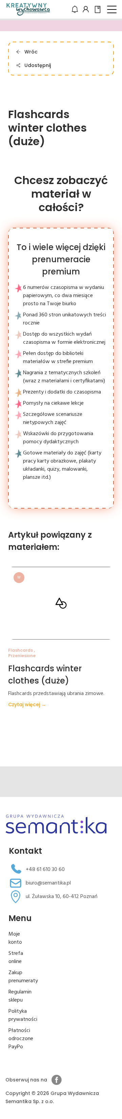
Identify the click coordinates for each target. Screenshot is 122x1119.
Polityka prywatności (22, 1015)
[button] (112, 9)
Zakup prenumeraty (23, 976)
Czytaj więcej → (27, 704)
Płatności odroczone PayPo (20, 1038)
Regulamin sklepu (20, 996)
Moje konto (15, 938)
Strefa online (15, 957)
